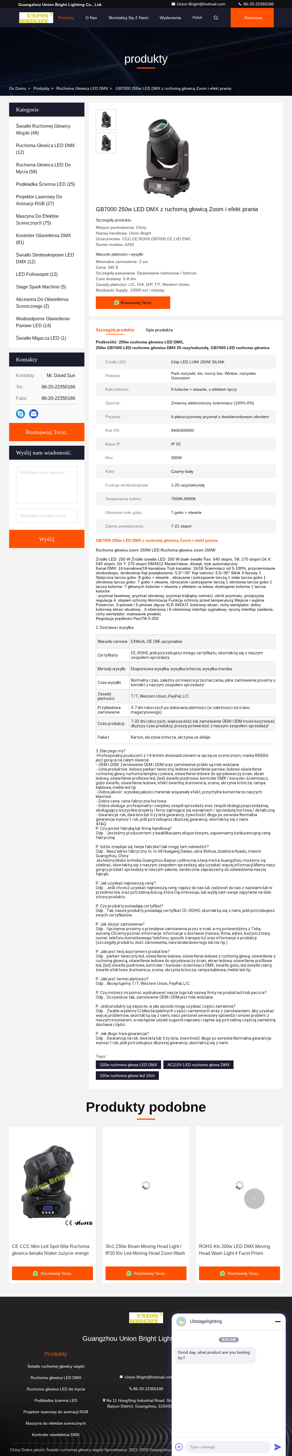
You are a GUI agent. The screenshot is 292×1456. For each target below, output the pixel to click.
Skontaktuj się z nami (128, 17)
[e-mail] (33, 414)
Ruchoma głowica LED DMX (82, 88)
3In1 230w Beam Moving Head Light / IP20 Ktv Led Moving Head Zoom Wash (145, 1250)
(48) (43, 129)
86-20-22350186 (258, 4)
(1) (41, 338)
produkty (41, 88)
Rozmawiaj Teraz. (47, 432)
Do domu (17, 88)
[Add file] (179, 1447)
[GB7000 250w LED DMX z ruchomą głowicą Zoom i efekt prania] (166, 157)
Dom (42, 17)
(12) (45, 149)
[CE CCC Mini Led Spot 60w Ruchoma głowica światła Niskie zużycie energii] (52, 1185)
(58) (43, 168)
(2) (42, 303)
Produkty (66, 17)
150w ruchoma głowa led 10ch (127, 1075)
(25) (45, 184)
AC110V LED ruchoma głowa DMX (198, 1064)
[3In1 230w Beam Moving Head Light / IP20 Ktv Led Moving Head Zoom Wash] (146, 1185)
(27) (39, 200)
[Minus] (277, 1321)
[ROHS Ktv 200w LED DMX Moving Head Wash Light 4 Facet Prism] (239, 1185)
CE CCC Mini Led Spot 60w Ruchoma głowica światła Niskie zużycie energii (51, 1250)
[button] (37, 1198)
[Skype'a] (20, 414)
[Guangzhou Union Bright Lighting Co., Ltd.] (146, 1319)
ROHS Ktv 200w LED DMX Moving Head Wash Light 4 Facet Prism (234, 1250)
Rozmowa (253, 17)
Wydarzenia (170, 17)
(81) (43, 239)
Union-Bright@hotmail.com (201, 4)
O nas (91, 17)
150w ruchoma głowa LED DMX (128, 1064)
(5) (41, 286)
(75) (37, 219)
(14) (43, 322)
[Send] (277, 1447)
